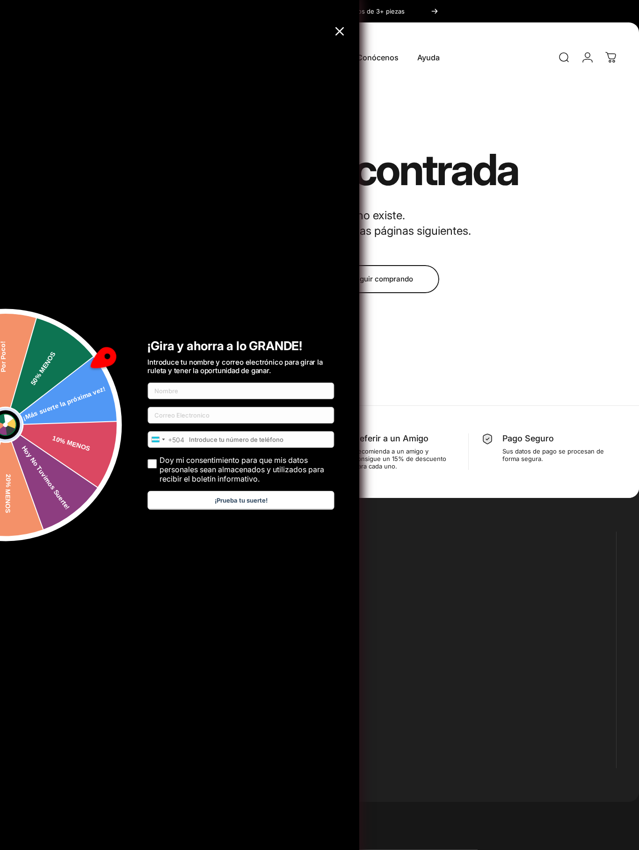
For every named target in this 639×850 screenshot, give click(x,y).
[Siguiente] (434, 11)
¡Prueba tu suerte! (241, 500)
